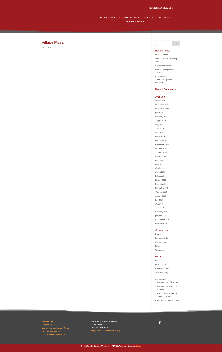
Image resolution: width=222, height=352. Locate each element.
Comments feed (162, 268)
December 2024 (162, 105)
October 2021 (161, 192)
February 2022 (161, 176)
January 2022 (160, 180)
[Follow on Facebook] (160, 322)
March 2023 (160, 132)
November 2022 (162, 144)
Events (148, 18)
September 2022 (162, 152)
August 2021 (160, 196)
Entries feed (160, 264)
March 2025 (160, 101)
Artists (163, 18)
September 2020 (162, 220)
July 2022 (159, 160)
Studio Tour (131, 18)
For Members (134, 21)
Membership (160, 279)
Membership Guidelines (167, 282)
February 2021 (161, 212)
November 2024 (162, 109)
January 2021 (160, 216)
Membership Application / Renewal (56, 328)
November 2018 (162, 224)
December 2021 (161, 184)
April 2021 (159, 208)
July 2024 (159, 112)
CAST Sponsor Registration (167, 300)
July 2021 (159, 200)
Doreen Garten (161, 55)
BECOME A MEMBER (161, 7)
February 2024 (161, 116)
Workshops (160, 250)
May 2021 (159, 204)
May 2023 (159, 124)
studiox (138, 346)
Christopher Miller (163, 65)
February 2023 (161, 136)
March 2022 (160, 172)
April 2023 (159, 128)
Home (103, 18)
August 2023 (160, 120)
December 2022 (162, 140)
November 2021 (161, 188)
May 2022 (159, 168)
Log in (157, 260)
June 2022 (159, 164)
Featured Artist (161, 238)
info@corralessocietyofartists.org (105, 330)
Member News (161, 242)
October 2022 (161, 148)
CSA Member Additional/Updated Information (163, 80)
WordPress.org (161, 272)
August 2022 (160, 156)
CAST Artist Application (52, 331)
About (114, 18)
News (157, 246)
